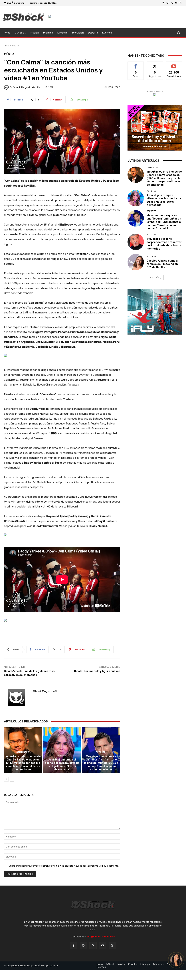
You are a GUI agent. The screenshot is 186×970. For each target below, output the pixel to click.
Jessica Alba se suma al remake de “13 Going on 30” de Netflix (162, 264)
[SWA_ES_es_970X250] (62, 534)
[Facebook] (163, 3)
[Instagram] (167, 3)
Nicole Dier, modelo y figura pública (97, 671)
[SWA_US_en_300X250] (154, 94)
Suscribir (173, 64)
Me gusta (135, 64)
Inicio (6, 45)
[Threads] (180, 3)
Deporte (101, 752)
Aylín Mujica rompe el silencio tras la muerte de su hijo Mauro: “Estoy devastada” (62, 764)
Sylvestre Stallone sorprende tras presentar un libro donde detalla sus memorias (164, 243)
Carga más (153, 277)
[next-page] (12, 779)
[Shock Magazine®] (7, 87)
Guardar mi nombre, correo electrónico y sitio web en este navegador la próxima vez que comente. (64, 865)
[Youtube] (176, 3)
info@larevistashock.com (101, 936)
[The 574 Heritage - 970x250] (62, 620)
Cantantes (22, 752)
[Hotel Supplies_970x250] (62, 355)
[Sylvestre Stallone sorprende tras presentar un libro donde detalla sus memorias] (136, 242)
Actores (61, 755)
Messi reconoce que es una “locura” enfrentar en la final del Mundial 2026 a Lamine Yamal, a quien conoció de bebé (101, 763)
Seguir (155, 64)
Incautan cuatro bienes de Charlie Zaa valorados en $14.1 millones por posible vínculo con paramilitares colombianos (23, 763)
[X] (172, 3)
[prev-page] (6, 779)
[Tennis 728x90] (115, 16)
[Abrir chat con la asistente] (176, 960)
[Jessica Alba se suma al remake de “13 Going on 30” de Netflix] (136, 262)
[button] (178, 33)
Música (15, 45)
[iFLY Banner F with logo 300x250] (155, 312)
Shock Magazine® (24, 87)
